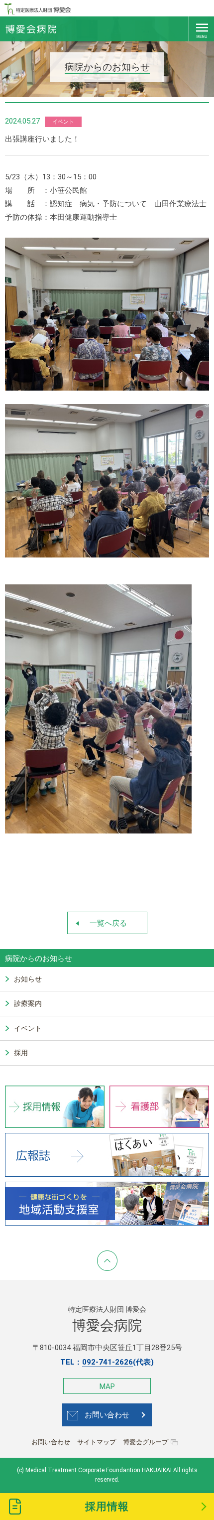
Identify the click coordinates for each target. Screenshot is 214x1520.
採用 (21, 1053)
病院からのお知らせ (38, 958)
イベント (28, 1028)
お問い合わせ (107, 1414)
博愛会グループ (145, 1442)
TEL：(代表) (107, 1362)
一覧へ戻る (108, 923)
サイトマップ (96, 1442)
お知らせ (28, 979)
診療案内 (28, 1003)
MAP (107, 1386)
